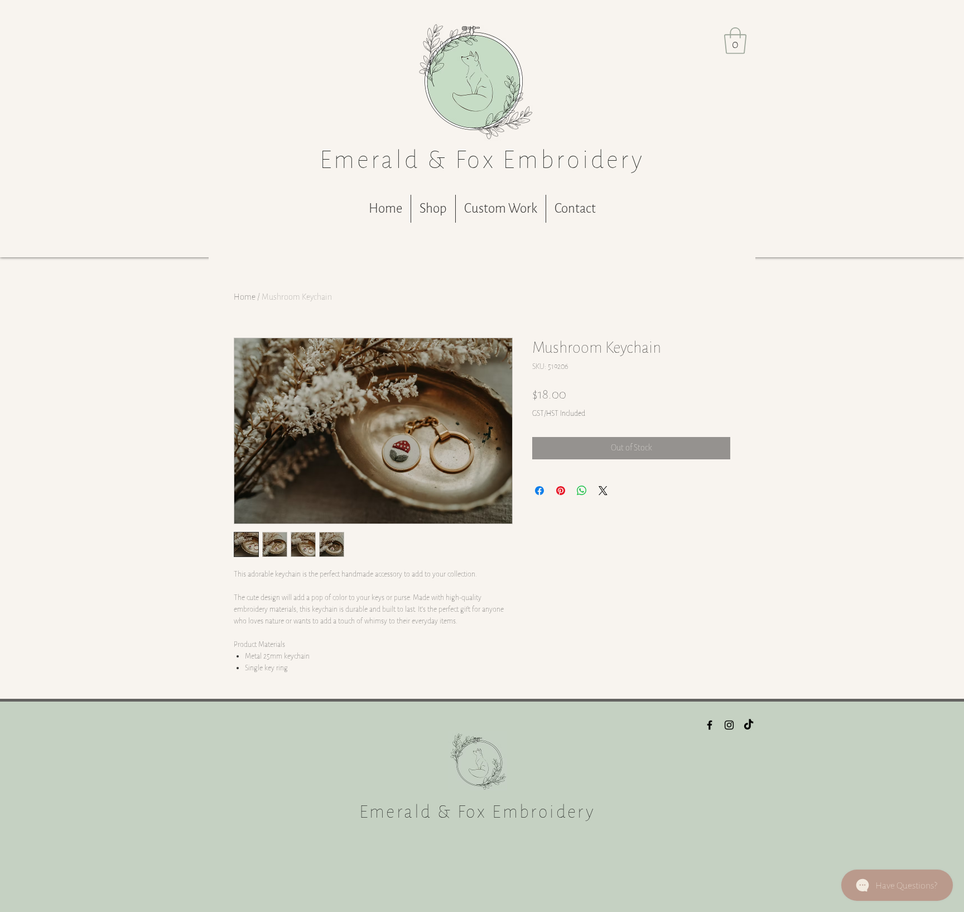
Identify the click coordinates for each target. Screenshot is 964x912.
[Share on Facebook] (539, 490)
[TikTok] (749, 725)
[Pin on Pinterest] (560, 490)
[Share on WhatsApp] (582, 490)
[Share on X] (603, 490)
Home (245, 297)
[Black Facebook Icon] (709, 725)
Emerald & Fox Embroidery (477, 811)
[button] (735, 40)
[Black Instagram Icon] (729, 725)
